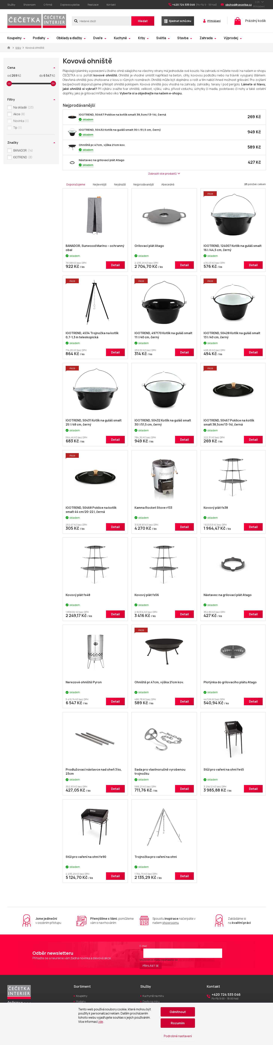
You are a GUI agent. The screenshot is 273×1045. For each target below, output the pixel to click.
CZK (257, 2)
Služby (11, 4)
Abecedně (167, 184)
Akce (18, 114)
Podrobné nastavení (178, 1036)
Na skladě (22, 107)
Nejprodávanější (143, 184)
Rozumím (178, 1023)
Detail (115, 265)
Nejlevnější (99, 184)
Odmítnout (178, 1012)
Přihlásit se (151, 965)
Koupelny (81, 996)
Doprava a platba (70, 4)
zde (100, 1022)
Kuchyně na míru (153, 996)
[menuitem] (16, 38)
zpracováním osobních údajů (196, 959)
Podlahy (81, 1001)
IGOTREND (22, 157)
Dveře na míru (151, 1001)
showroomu (170, 923)
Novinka (20, 121)
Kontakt (111, 4)
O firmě (48, 4)
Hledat (143, 21)
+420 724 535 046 (226, 994)
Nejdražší (120, 184)
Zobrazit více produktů (162, 173)
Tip (17, 127)
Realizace (93, 4)
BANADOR (22, 150)
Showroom (29, 4)
